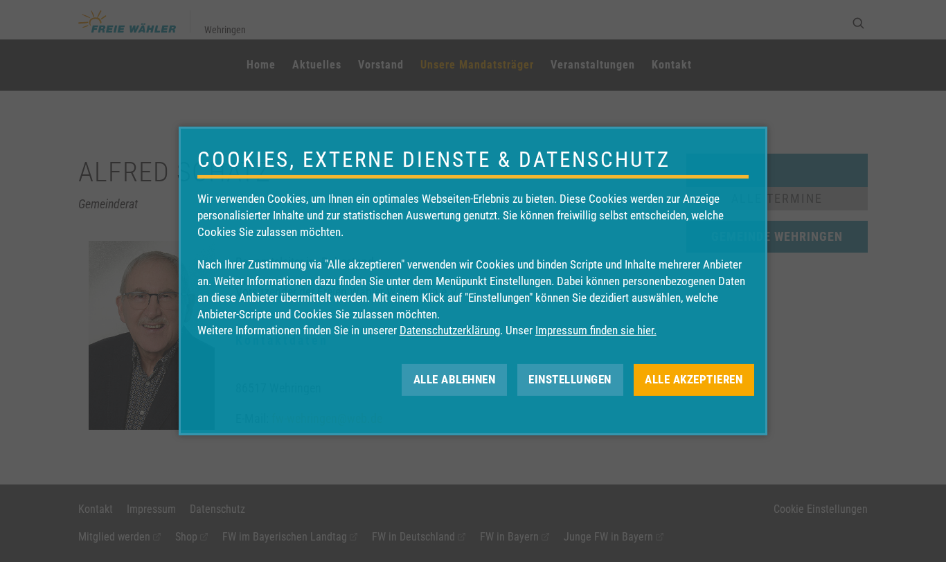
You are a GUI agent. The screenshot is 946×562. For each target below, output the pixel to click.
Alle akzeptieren (693, 379)
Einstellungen (570, 379)
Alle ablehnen (454, 379)
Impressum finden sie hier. (596, 330)
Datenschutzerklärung (450, 330)
